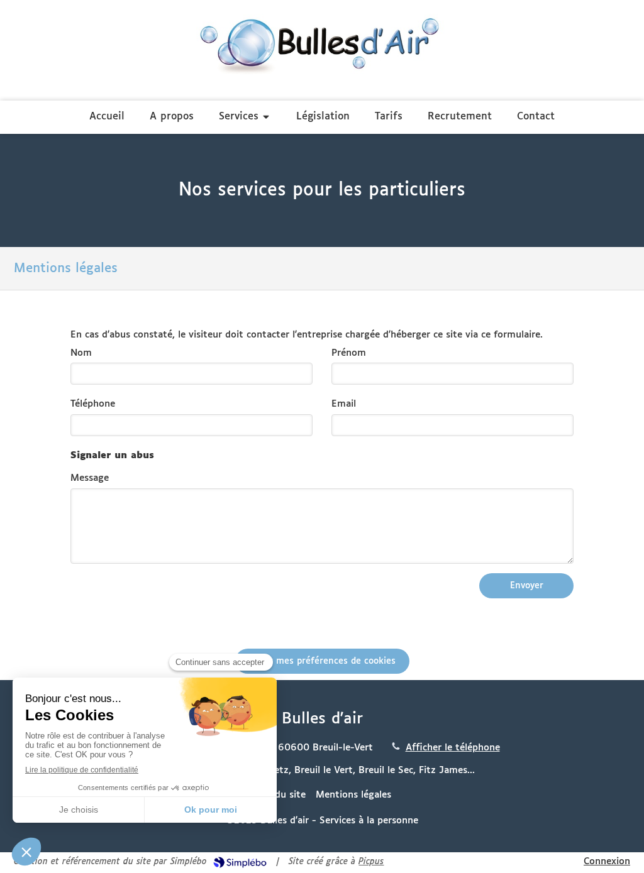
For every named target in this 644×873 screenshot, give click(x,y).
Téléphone (92, 404)
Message (89, 478)
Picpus (371, 862)
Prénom (348, 353)
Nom (81, 353)
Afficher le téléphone (453, 747)
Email (343, 404)
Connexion (607, 861)
